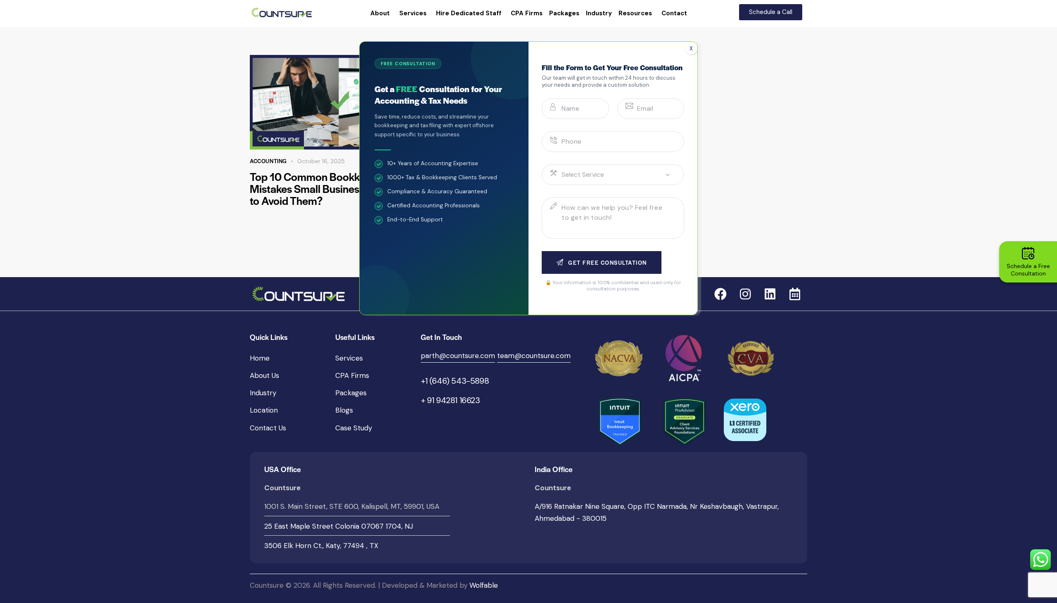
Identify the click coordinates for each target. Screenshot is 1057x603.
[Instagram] (745, 294)
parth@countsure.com (458, 355)
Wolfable (483, 585)
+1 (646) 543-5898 (455, 380)
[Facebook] (720, 294)
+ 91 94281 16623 (450, 400)
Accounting (268, 161)
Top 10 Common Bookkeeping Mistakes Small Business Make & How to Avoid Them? (338, 189)
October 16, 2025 (321, 161)
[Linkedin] (770, 294)
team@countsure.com (534, 355)
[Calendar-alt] (794, 294)
